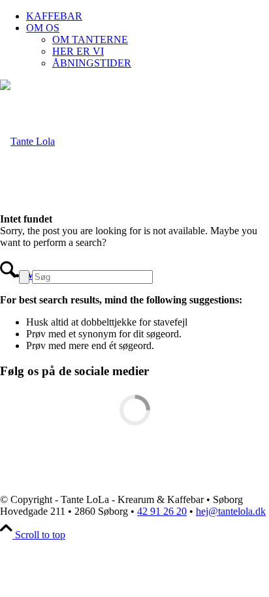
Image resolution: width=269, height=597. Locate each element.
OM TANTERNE (90, 39)
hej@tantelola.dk (231, 511)
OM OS (42, 27)
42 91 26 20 (162, 511)
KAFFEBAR (54, 16)
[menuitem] (147, 16)
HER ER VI (78, 51)
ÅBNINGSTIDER (91, 63)
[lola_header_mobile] (27, 141)
